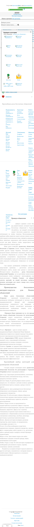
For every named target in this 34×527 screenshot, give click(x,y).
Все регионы (16, 18)
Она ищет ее (8, 229)
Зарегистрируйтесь (28, 5)
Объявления (17, 14)
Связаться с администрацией (17, 518)
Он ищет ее (8, 220)
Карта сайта (16, 520)
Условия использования (17, 523)
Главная (17, 12)
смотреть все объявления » (19, 34)
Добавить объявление (25, 8)
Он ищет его (8, 226)
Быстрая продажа (17, 16)
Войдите (8, 5)
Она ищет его (8, 222)
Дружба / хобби (8, 217)
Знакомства (9, 215)
